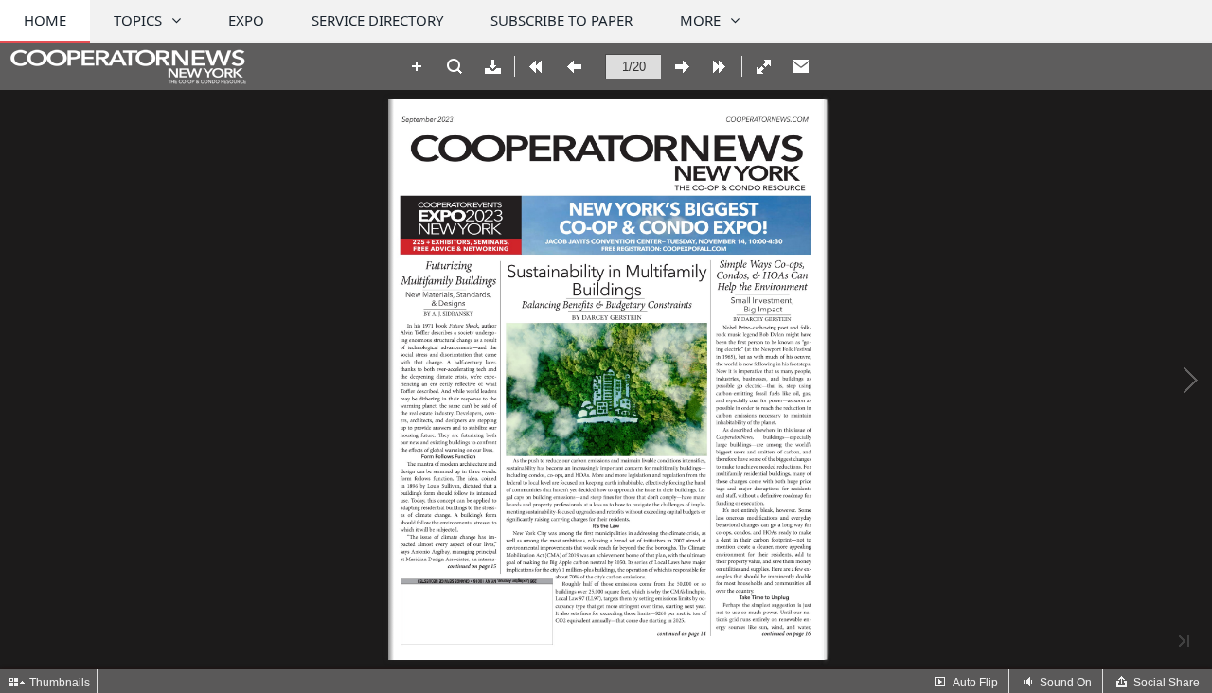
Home (45, 19)
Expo (246, 19)
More (700, 19)
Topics (138, 19)
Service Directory (377, 19)
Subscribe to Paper (561, 19)
